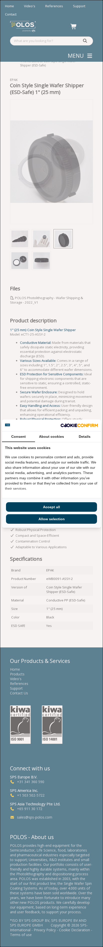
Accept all (51, 507)
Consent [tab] (18, 437)
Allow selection (51, 519)
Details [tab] (84, 437)
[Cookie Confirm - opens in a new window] (79, 425)
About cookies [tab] (51, 437)
